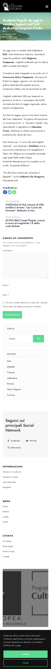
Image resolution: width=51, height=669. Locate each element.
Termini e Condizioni (12, 471)
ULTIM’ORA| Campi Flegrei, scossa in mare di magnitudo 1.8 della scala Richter (25, 222)
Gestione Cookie (10, 477)
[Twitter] (10, 192)
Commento (8, 250)
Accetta (25, 654)
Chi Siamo (7, 541)
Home (5, 506)
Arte (9, 361)
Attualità (11, 366)
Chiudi (25, 663)
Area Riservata (9, 482)
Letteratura (12, 378)
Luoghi (6, 516)
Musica (10, 383)
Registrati (7, 487)
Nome (6, 285)
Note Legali (8, 546)
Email (6, 295)
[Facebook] (5, 192)
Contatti (6, 556)
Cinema (11, 372)
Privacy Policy (9, 551)
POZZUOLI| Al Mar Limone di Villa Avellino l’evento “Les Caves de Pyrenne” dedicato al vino (25, 206)
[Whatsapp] (14, 192)
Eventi (5, 521)
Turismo (11, 395)
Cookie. (18, 645)
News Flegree (14, 389)
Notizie (6, 511)
